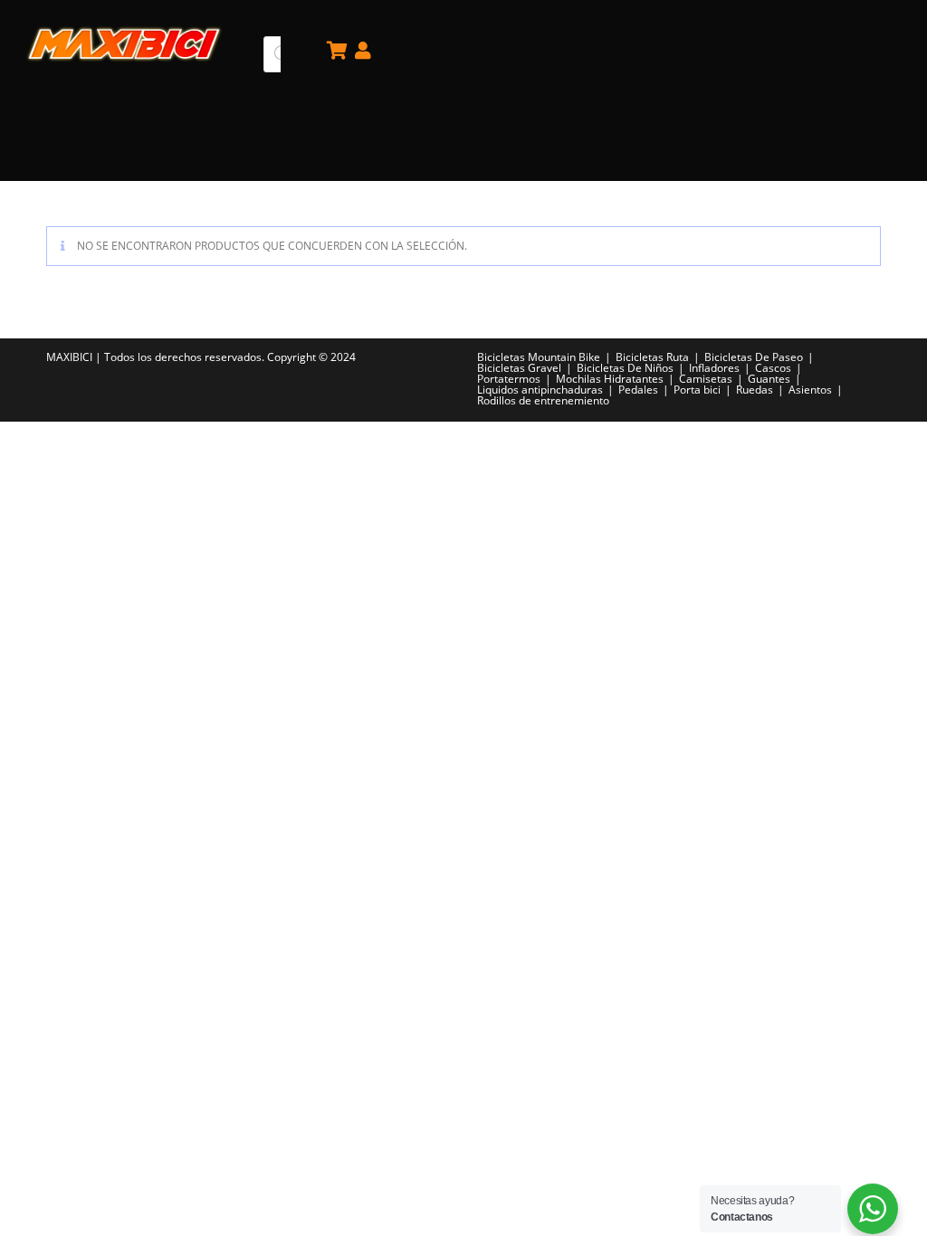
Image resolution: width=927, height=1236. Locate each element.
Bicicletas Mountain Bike (538, 357)
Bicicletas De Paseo (753, 357)
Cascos (773, 368)
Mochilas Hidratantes (610, 378)
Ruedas (754, 389)
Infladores (714, 368)
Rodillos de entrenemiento (543, 400)
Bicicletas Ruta (652, 357)
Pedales (638, 389)
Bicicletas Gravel (519, 368)
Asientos (810, 389)
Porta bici (697, 389)
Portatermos (508, 378)
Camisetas (705, 378)
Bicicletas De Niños (625, 368)
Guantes (769, 378)
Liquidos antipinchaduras (540, 389)
